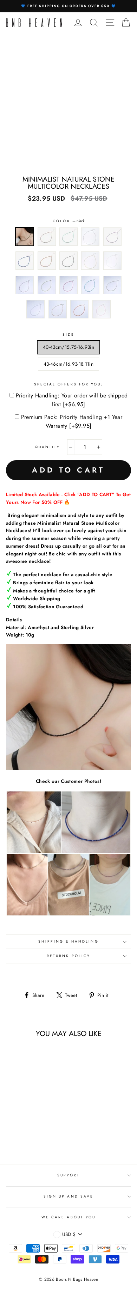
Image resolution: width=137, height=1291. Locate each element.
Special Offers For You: (68, 384)
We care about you (68, 1217)
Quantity (47, 447)
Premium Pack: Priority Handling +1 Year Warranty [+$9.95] (72, 421)
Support (68, 1175)
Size (68, 334)
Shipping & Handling (68, 941)
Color (68, 221)
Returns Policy (68, 955)
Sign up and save (68, 1196)
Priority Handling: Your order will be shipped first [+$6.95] (72, 400)
